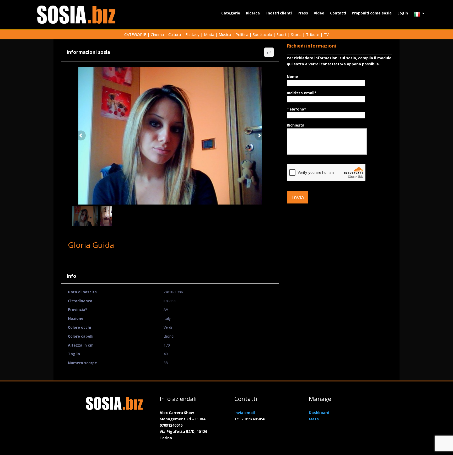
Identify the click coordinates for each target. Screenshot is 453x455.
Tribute (312, 34)
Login (402, 13)
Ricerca (253, 13)
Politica (241, 34)
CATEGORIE (135, 34)
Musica (225, 34)
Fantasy (192, 34)
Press (303, 13)
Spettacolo (262, 34)
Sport (282, 34)
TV (326, 34)
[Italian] (419, 15)
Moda (209, 34)
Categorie (230, 13)
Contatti (338, 13)
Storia (296, 34)
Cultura (174, 34)
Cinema (157, 34)
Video (319, 13)
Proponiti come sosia (372, 13)
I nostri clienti (279, 13)
